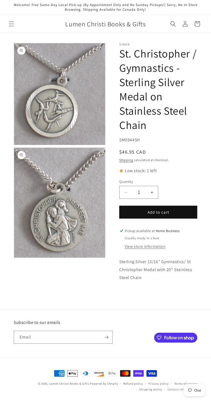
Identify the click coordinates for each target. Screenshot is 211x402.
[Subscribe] (106, 337)
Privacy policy (158, 384)
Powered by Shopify (104, 384)
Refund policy (133, 384)
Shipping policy (150, 389)
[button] (11, 24)
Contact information (182, 389)
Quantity (126, 181)
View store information (145, 246)
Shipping (126, 160)
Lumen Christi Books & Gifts (69, 384)
